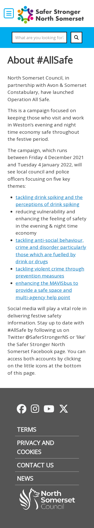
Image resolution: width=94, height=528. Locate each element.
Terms (26, 429)
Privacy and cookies (35, 447)
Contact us (35, 465)
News (25, 478)
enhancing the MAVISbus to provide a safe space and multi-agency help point (47, 290)
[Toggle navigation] (9, 13)
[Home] (52, 14)
